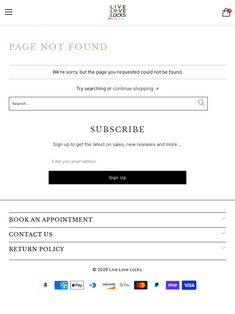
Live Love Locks (125, 269)
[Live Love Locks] (117, 12)
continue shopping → (136, 88)
